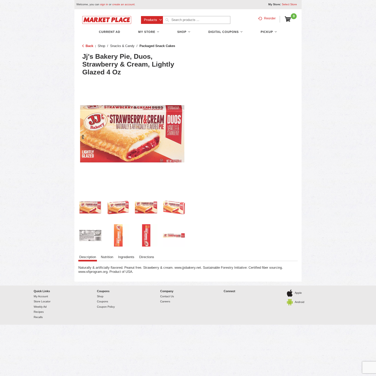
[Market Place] (106, 20)
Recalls (38, 317)
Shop (101, 46)
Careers (165, 301)
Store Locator (42, 301)
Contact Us (167, 296)
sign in (104, 4)
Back (89, 46)
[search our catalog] (167, 20)
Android (299, 301)
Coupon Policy (106, 306)
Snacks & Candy (122, 46)
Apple (298, 292)
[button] (90, 207)
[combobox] (152, 20)
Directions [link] (146, 257)
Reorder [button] (270, 18)
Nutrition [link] (107, 257)
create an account (123, 4)
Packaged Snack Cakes (157, 46)
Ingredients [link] (126, 257)
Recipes (39, 311)
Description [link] (87, 257)
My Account (41, 296)
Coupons (103, 291)
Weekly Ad (40, 306)
